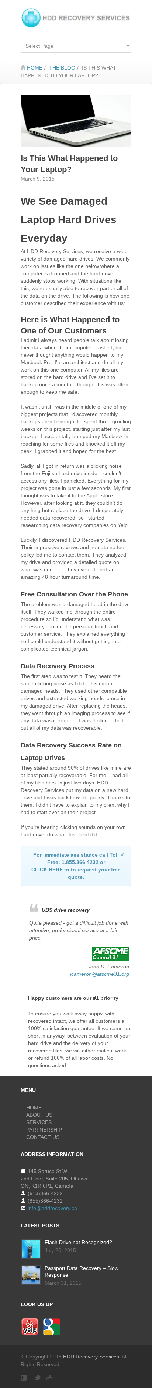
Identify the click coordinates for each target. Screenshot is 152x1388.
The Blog (62, 68)
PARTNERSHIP (44, 1130)
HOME (34, 1107)
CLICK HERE (47, 870)
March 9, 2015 (38, 179)
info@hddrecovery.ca (52, 1208)
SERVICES (39, 1122)
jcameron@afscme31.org (99, 974)
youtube (50, 1378)
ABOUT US (39, 1115)
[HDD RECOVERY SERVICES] (76, 17)
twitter (37, 1378)
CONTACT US (42, 1137)
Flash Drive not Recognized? (78, 1242)
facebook (24, 1378)
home (34, 68)
